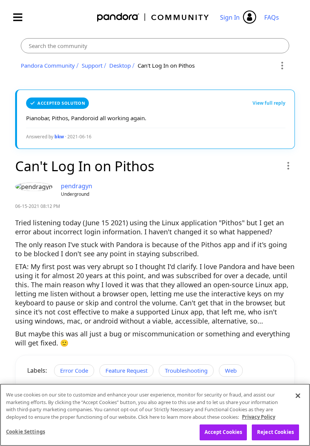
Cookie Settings (25, 431)
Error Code (74, 370)
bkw (59, 136)
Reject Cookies (275, 432)
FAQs (271, 17)
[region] (155, 415)
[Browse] (21, 17)
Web (231, 370)
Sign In (230, 17)
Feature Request (126, 370)
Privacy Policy (258, 416)
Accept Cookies (223, 432)
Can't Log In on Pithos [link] (166, 65)
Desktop (120, 65)
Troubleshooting (186, 370)
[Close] (298, 395)
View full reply (269, 103)
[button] (288, 165)
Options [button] (282, 66)
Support (92, 65)
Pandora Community (153, 17)
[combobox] (155, 45)
